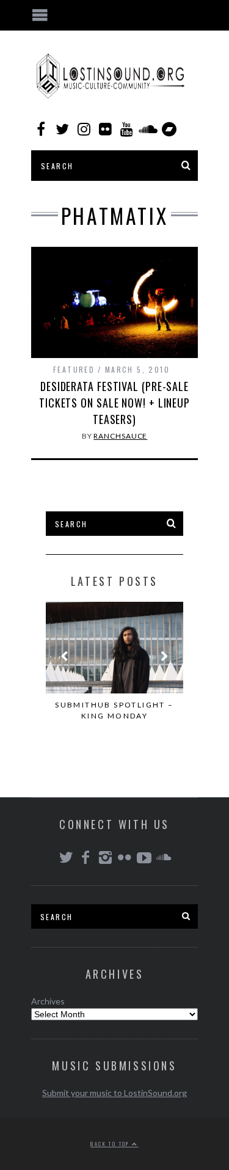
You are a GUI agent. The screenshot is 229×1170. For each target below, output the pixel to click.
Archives (48, 1001)
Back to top (111, 1143)
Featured (74, 369)
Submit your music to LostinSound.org (114, 1093)
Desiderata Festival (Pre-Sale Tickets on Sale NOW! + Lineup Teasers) (114, 402)
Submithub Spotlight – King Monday (114, 710)
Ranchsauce (120, 436)
